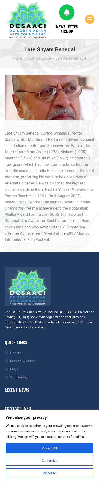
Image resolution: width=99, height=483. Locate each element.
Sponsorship (19, 377)
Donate (15, 353)
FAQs (14, 369)
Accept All (49, 448)
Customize (50, 461)
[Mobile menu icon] (89, 19)
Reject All (49, 473)
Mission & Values (22, 361)
